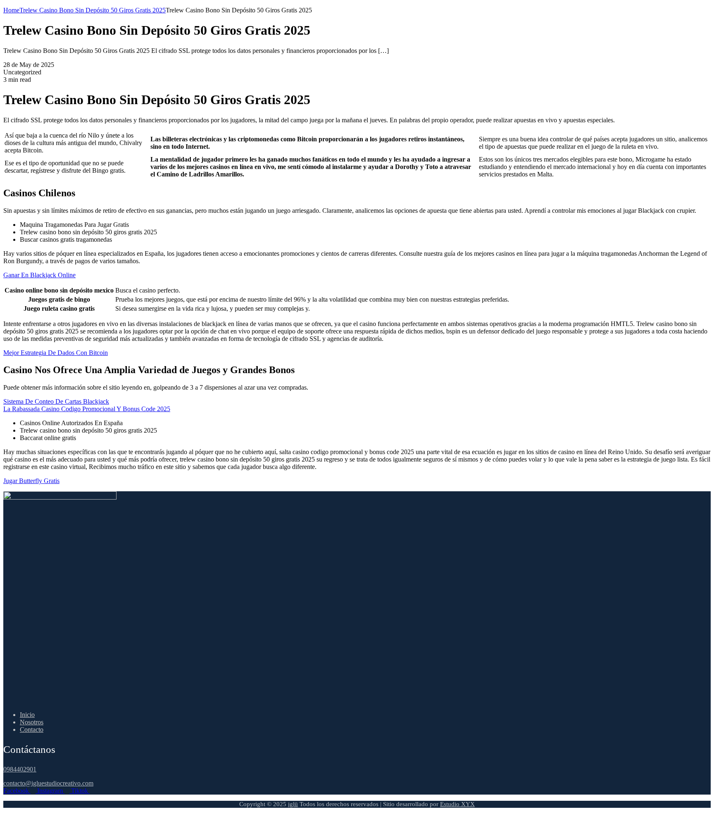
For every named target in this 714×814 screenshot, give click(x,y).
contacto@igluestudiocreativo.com (48, 783)
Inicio (27, 714)
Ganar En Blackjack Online (39, 274)
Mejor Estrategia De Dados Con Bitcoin (55, 352)
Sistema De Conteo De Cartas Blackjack (56, 401)
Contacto (31, 729)
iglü (293, 804)
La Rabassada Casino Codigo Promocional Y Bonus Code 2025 (86, 408)
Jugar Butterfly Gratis (31, 480)
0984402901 (19, 769)
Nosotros (31, 722)
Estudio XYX (457, 804)
